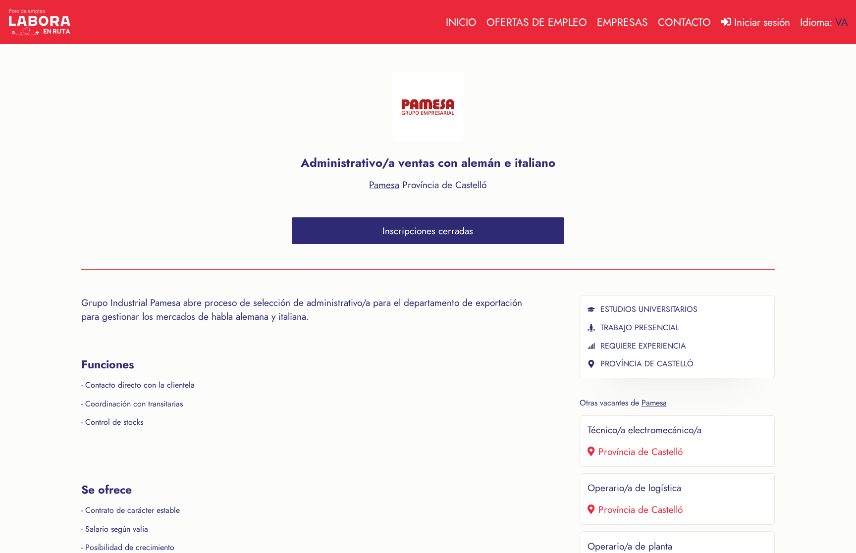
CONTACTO (684, 22)
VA (841, 22)
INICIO (461, 22)
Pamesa (384, 185)
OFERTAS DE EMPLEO (536, 22)
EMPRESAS (622, 22)
